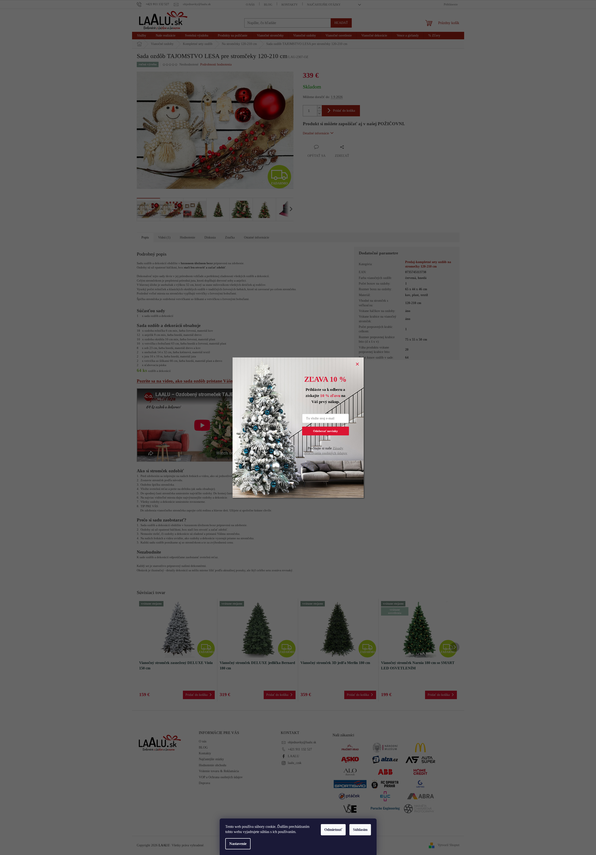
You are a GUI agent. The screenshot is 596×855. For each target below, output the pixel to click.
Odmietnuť (333, 830)
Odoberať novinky (325, 431)
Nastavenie (238, 844)
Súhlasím (360, 830)
